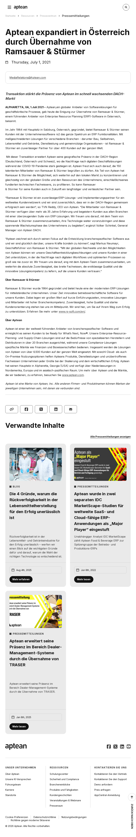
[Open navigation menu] (9, 7)
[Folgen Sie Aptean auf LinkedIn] (122, 747)
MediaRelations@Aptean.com (27, 77)
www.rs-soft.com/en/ (72, 311)
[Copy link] (11, 409)
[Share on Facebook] (26, 409)
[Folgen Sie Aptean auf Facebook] (109, 747)
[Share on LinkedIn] (55, 409)
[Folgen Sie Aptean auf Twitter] (115, 747)
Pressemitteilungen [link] (75, 16)
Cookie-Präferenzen (16, 817)
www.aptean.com (73, 375)
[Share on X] (41, 409)
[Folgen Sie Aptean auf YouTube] (129, 747)
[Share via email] (70, 409)
